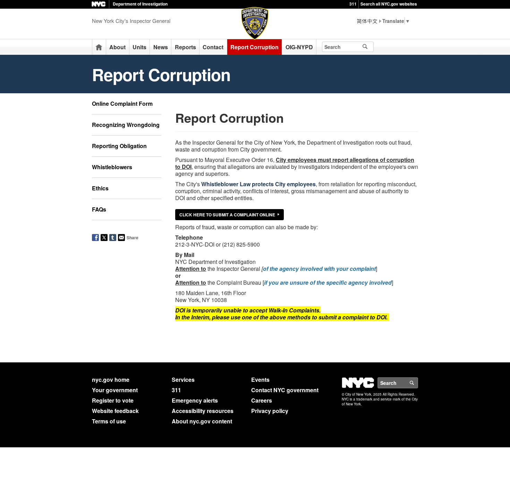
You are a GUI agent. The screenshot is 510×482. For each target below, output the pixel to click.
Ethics (100, 188)
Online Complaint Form (122, 103)
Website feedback (115, 411)
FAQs (99, 209)
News (160, 47)
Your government (115, 390)
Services (183, 380)
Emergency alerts (195, 400)
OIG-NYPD (299, 47)
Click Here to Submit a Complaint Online (227, 215)
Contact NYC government (284, 390)
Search (417, 382)
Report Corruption (254, 47)
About (117, 47)
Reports (185, 47)
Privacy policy (269, 411)
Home (98, 47)
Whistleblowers (112, 167)
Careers (261, 400)
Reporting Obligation (119, 146)
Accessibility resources (202, 411)
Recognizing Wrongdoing (126, 125)
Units (139, 47)
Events (260, 380)
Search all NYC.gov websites (388, 4)
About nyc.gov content (202, 421)
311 (353, 4)
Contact (213, 47)
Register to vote (113, 400)
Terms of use (109, 421)
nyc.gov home (110, 380)
